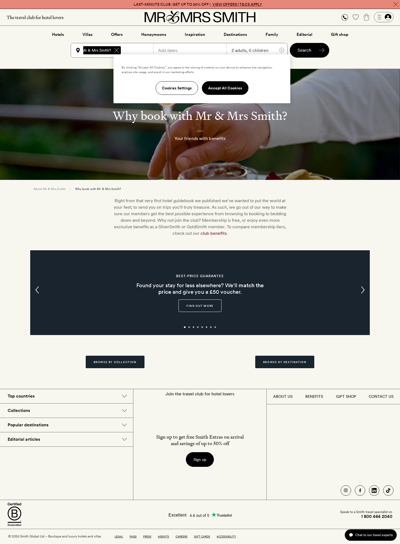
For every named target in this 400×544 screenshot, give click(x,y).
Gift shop (339, 34)
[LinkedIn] (374, 490)
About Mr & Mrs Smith (49, 189)
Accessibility (226, 536)
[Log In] (383, 17)
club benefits (214, 233)
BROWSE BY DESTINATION (285, 362)
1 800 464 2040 (376, 516)
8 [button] (221, 329)
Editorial (304, 34)
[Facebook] (360, 490)
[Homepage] (200, 17)
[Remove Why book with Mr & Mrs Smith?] (116, 50)
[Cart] (366, 17)
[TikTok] (388, 490)
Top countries (21, 396)
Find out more (200, 305)
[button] (344, 17)
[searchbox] (139, 50)
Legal (119, 536)
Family (272, 34)
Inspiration (195, 34)
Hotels (58, 34)
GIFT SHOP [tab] (346, 396)
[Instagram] (346, 490)
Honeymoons (153, 34)
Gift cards (202, 536)
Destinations (235, 34)
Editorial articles (24, 439)
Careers (181, 536)
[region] (201, 78)
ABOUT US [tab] (283, 396)
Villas (87, 34)
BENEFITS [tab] (314, 396)
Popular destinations (28, 424)
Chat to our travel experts (374, 535)
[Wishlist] (355, 17)
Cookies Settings (177, 88)
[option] (200, 292)
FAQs (133, 536)
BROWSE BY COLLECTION (115, 362)
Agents (163, 536)
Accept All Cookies (225, 88)
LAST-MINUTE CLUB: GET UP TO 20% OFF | (198, 4)
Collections (19, 410)
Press (147, 536)
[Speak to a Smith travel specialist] (344, 17)
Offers (117, 34)
